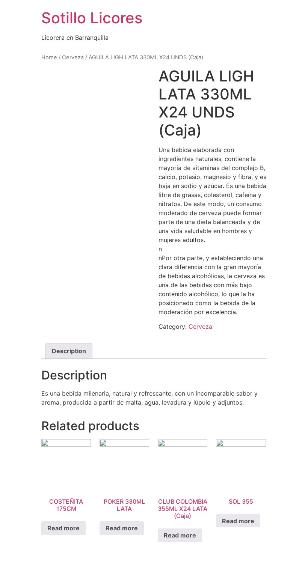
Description (69, 351)
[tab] (68, 351)
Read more (63, 528)
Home (49, 57)
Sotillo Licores (91, 18)
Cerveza (73, 57)
